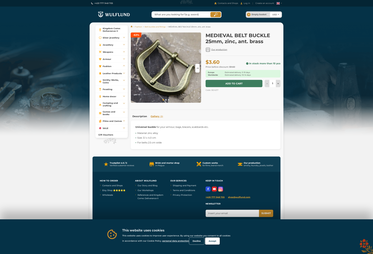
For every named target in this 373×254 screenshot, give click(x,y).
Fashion (138, 27)
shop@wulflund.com (239, 197)
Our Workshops (146, 190)
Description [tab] (139, 116)
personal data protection (175, 241)
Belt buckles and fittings (155, 27)
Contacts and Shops (228, 3)
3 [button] (168, 99)
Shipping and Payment (184, 185)
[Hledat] (215, 14)
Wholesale (107, 195)
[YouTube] (214, 189)
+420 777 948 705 (103, 3)
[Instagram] (220, 189)
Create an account (264, 3)
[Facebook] (208, 189)
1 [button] (163, 99)
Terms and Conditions (184, 190)
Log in (247, 3)
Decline (197, 241)
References (143, 195)
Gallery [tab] (157, 116)
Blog (155, 185)
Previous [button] (134, 68)
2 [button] (165, 99)
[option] (166, 68)
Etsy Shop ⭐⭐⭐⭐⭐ (113, 190)
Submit (266, 213)
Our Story (143, 185)
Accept (212, 241)
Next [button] (197, 68)
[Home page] (132, 27)
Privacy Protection (182, 195)
